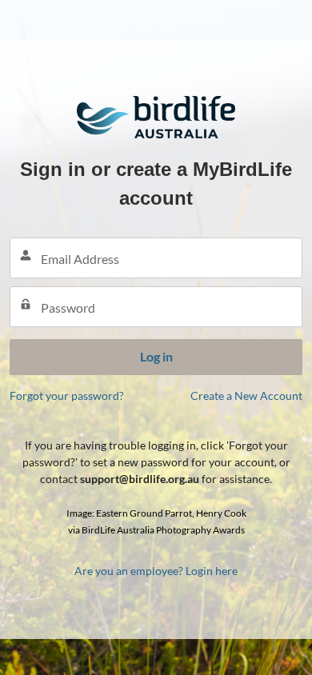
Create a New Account (246, 395)
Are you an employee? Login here (156, 570)
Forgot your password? (67, 395)
